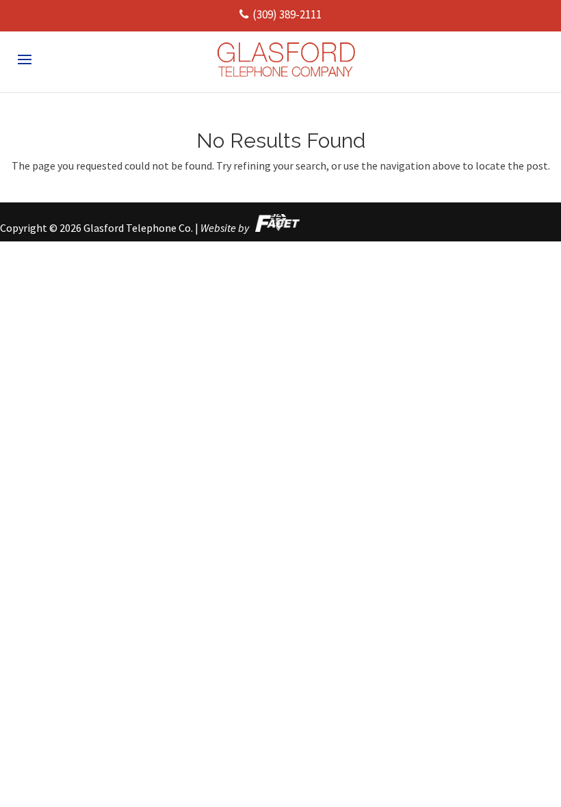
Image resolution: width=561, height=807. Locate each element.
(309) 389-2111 (287, 14)
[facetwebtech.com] (275, 228)
